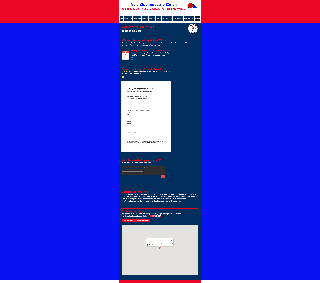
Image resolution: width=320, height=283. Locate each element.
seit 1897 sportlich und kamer (139, 9)
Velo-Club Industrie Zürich (154, 4)
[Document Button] (125, 55)
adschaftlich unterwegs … (171, 9)
